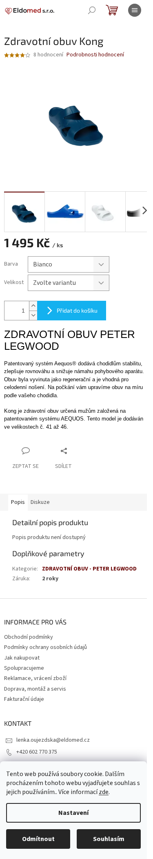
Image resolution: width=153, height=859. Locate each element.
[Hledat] (92, 10)
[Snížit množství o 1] (33, 315)
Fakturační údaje (24, 699)
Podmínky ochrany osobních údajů (45, 647)
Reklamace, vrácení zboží (35, 678)
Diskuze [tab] (40, 502)
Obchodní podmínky (28, 637)
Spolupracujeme (24, 668)
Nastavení (73, 812)
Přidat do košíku (77, 310)
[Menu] (134, 10)
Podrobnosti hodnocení (95, 55)
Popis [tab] (18, 502)
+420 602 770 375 (36, 752)
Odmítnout (38, 838)
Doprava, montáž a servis (35, 689)
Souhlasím (108, 838)
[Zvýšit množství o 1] (33, 306)
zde (104, 791)
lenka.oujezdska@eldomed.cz (53, 740)
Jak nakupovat (22, 658)
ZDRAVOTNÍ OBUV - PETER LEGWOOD (89, 569)
